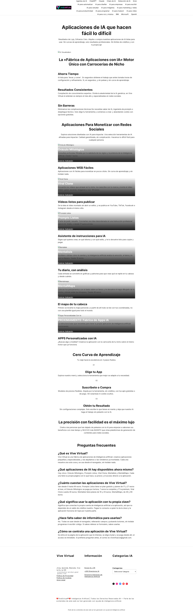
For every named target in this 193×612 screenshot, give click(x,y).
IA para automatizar (85, 4)
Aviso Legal (61, 580)
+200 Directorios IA (92, 571)
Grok (135, 1)
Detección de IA (124, 1)
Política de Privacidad (65, 576)
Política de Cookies (64, 578)
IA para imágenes (107, 8)
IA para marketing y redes (127, 8)
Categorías (117, 568)
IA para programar (103, 11)
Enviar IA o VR (90, 568)
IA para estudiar (93, 8)
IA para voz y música (105, 14)
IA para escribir (131, 4)
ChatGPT (93, 1)
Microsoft (125, 14)
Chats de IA (111, 1)
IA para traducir (118, 11)
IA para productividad (84, 11)
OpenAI (134, 14)
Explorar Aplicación (65, 331)
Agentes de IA (81, 1)
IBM (117, 14)
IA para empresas (116, 4)
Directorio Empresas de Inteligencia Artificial (93, 575)
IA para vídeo (132, 11)
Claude (101, 1)
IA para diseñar (101, 4)
